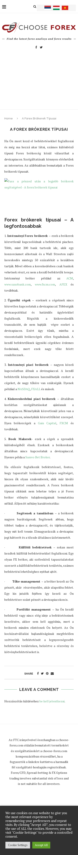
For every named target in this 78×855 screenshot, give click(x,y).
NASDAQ (24, 389)
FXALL (36, 389)
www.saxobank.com (17, 284)
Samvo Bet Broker (37, 457)
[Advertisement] (39, 83)
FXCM (64, 423)
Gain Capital (47, 423)
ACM (69, 278)
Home (8, 118)
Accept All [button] (41, 845)
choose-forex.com (54, 751)
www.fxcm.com (45, 284)
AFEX (63, 284)
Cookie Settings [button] (18, 845)
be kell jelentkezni (52, 701)
